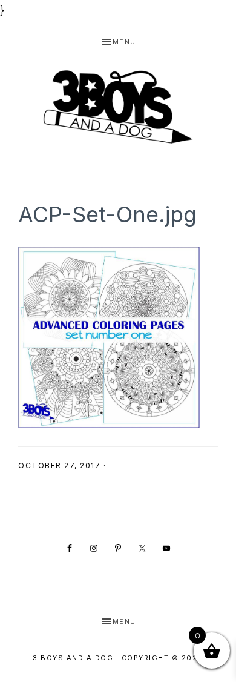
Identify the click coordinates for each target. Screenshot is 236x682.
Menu (124, 42)
